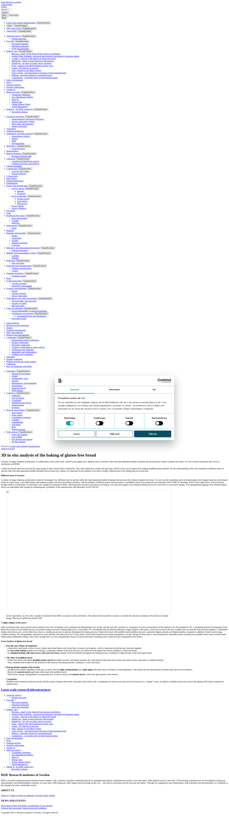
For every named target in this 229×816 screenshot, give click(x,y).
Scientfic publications (15, 87)
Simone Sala (17, 102)
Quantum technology (15, 273)
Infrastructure (11, 225)
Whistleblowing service (21, 403)
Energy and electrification (17, 186)
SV (2, 7)
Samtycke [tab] (74, 389)
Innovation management (22, 286)
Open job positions (19, 434)
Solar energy (22, 201)
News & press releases (15, 410)
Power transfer (18, 206)
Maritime (10, 230)
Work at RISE (49, 795)
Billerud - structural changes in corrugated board (32, 75)
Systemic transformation (16, 288)
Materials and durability (16, 233)
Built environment (13, 153)
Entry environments (14, 80)
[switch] (99, 423)
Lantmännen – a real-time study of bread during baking (35, 78)
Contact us (10, 89)
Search (4, 9)
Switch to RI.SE (8, 449)
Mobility (15, 258)
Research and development (17, 325)
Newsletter (16, 425)
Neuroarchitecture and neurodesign (31, 316)
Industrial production (20, 46)
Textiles (15, 240)
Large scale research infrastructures (21, 23)
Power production (19, 196)
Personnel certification (21, 345)
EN (5, 7)
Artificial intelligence (15, 131)
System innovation (14, 281)
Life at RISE (17, 437)
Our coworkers (18, 398)
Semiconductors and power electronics (28, 119)
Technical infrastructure (16, 330)
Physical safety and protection (24, 301)
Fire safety (10, 211)
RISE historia (17, 390)
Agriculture (11, 129)
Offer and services (14, 28)
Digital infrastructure (15, 181)
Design (15, 291)
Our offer (10, 41)
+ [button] (22, 695)
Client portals (6, 4)
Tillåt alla (153, 434)
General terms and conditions (34, 808)
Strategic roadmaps (14, 359)
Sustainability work (20, 378)
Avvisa (76, 434)
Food (8, 213)
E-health (15, 221)
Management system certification (25, 340)
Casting (15, 271)
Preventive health (19, 318)
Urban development (14, 308)
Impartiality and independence (24, 352)
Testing (9, 328)
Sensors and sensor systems (23, 121)
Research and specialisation (17, 335)
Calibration (11, 364)
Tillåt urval (114, 434)
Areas (9, 26)
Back (4, 18)
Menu (4, 15)
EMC (14, 141)
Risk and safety (18, 306)
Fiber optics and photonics (23, 124)
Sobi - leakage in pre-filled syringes (26, 70)
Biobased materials (19, 243)
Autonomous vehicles (21, 136)
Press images (17, 413)
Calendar (15, 420)
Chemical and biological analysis (25, 161)
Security (15, 381)
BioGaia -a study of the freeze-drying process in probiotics (36, 54)
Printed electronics (19, 126)
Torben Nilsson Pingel (21, 104)
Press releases (6, 806)
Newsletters (22, 806)
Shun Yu (15, 99)
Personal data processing (11, 808)
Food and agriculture (20, 48)
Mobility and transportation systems (21, 253)
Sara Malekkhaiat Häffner (22, 97)
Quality (15, 376)
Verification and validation (23, 350)
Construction (11, 169)
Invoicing (16, 407)
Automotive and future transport (19, 134)
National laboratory (20, 250)
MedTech (16, 223)
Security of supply (19, 303)
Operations (11, 371)
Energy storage (18, 188)
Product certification (20, 342)
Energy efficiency (19, 208)
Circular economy (19, 283)
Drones (15, 139)
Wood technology (19, 174)
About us (5, 795)
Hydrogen (21, 193)
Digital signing (18, 405)
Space (8, 278)
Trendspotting (17, 422)
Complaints (16, 400)
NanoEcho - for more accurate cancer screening (31, 63)
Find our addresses (26, 795)
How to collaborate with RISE (19, 366)
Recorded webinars (20, 112)
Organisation (17, 386)
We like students (18, 442)
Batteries (20, 191)
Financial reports (19, 388)
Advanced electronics (15, 116)
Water (14, 228)
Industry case (11, 51)
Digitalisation (11, 183)
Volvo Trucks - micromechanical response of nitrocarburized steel (39, 73)
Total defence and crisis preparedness (21, 298)
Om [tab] (154, 389)
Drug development (19, 218)
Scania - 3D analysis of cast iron (25, 68)
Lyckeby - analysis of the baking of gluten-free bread (34, 58)
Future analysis (12, 323)
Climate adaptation (14, 166)
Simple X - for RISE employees (19, 109)
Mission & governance (21, 374)
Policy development (14, 332)
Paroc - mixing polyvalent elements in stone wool (32, 66)
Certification (11, 337)
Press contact (17, 415)
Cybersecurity (12, 176)
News (8, 82)
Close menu (13, 15)
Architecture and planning (22, 313)
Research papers (18, 429)
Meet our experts (13, 92)
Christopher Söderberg (21, 95)
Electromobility (18, 143)
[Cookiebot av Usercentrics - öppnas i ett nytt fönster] (159, 381)
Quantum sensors (19, 276)
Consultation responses (21, 417)
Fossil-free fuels (18, 148)
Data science (11, 178)
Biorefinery (11, 146)
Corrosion (16, 245)
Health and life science (15, 215)
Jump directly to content (11, 2)
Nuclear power (23, 199)
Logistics (15, 256)
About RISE (11, 31)
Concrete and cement (20, 171)
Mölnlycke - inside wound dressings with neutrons (33, 61)
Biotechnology (12, 151)
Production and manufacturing (19, 266)
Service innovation (19, 296)
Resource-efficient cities (22, 156)
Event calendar (46, 806)
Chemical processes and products (25, 164)
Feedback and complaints (22, 354)
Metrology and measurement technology (23, 248)
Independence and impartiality (24, 383)
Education (10, 357)
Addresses (16, 395)
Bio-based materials (20, 44)
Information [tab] (114, 389)
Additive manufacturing (22, 268)
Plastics (15, 236)
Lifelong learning (19, 293)
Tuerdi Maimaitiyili (20, 107)
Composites (16, 238)
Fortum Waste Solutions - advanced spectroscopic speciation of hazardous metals (45, 56)
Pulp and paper (18, 263)
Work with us (12, 432)
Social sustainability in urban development (29, 311)
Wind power (22, 203)
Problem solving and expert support (21, 362)
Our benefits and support (22, 439)
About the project (13, 36)
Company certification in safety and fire (28, 347)
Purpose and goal (19, 39)
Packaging (10, 260)
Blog (14, 427)
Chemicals (10, 159)
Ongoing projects (13, 85)
